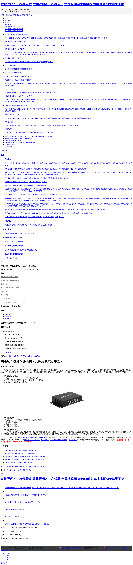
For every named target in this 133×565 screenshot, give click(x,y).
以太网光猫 (25, 125)
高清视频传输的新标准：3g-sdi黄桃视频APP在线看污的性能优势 (25, 459)
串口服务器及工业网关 (43, 52)
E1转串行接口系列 (27, 118)
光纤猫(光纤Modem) (11, 122)
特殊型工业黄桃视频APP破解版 (80, 38)
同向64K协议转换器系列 (64, 118)
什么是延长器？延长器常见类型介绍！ (20, 470)
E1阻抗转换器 (9, 133)
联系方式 (10, 144)
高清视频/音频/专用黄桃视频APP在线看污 (19, 80)
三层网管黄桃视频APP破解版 (59, 38)
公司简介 (8, 142)
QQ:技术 (8, 553)
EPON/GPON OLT (11, 69)
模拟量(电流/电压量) (28, 52)
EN (30, 11)
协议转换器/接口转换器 (13, 114)
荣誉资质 (21, 142)
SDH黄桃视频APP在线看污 (30, 206)
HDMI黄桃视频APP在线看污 (96, 83)
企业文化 (14, 142)
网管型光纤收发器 (38, 45)
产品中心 (8, 20)
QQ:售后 (8, 558)
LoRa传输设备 (21, 76)
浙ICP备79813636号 (113, 548)
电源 (43, 133)
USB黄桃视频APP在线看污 (115, 52)
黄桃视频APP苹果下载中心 (14, 27)
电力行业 (28, 136)
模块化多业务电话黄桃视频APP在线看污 (20, 200)
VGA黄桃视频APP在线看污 (57, 83)
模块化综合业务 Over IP (46, 92)
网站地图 (124, 548)
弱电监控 (41, 136)
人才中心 (8, 513)
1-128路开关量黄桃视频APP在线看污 (17, 62)
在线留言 (8, 352)
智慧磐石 (21, 136)
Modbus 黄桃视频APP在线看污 (29, 54)
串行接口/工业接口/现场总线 (14, 49)
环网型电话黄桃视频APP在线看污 (19, 102)
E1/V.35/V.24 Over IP (11, 92)
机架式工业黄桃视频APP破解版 (37, 38)
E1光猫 (7, 125)
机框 (16, 133)
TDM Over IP (9, 89)
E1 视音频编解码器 (112, 83)
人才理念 (8, 517)
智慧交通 (8, 136)
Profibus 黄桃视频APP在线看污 (27, 174)
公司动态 (8, 140)
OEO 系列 (29, 133)
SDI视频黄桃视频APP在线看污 (37, 83)
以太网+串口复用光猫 (45, 125)
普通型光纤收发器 (11, 45)
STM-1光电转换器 (59, 125)
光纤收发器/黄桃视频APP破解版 (16, 41)
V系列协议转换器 (50, 118)
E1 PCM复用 (9, 100)
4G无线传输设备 (10, 76)
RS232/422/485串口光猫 (13, 52)
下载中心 (21, 138)
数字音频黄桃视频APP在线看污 (15, 83)
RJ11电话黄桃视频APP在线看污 (24, 100)
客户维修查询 (29, 138)
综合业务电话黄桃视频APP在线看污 (68, 100)
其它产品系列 (9, 129)
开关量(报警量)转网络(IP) (39, 62)
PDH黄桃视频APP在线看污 (10, 288)
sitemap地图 (5, 550)
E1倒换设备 (37, 133)
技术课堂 (14, 138)
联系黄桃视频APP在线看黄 (14, 31)
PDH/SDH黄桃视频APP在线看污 (16, 105)
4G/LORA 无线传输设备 (13, 72)
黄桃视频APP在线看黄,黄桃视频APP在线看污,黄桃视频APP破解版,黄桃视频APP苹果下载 (62, 4)
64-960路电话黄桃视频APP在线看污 (93, 100)
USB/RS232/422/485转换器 (60, 52)
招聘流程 (14, 517)
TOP (6, 560)
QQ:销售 (8, 556)
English (4, 151)
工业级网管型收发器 (98, 38)
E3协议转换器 (38, 118)
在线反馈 (14, 258)
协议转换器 (5, 295)
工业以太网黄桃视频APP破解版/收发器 (18, 34)
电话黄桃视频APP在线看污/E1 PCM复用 (18, 96)
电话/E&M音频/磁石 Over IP (28, 92)
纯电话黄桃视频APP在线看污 (46, 100)
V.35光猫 (18, 125)
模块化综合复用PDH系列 (115, 109)
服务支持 (8, 24)
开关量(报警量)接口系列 (13, 58)
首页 (6, 18)
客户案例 (28, 142)
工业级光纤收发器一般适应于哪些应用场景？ (19, 462)
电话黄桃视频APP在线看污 (10, 280)
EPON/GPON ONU (23, 69)
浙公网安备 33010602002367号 (72, 548)
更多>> (108, 38)
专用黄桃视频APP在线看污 (29, 191)
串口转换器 (5, 284)
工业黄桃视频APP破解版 (9, 277)
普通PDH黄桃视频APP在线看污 (15, 109)
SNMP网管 (22, 133)
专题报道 (21, 140)
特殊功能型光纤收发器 (52, 45)
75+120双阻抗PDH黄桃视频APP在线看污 (66, 109)
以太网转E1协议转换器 (12, 118)
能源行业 (34, 136)
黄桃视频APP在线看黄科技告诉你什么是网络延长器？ (25, 466)
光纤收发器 (5, 291)
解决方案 (8, 22)
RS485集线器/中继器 (77, 52)
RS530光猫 (33, 125)
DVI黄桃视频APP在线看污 (76, 83)
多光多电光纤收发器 (25, 45)
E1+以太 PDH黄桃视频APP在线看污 (39, 109)
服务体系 (8, 138)
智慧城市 (14, 136)
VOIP (47, 133)
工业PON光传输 (10, 65)
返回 (2, 473)
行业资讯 (14, 140)
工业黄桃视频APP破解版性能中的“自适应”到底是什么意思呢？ (25, 456)
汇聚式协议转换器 (79, 118)
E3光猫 (12, 125)
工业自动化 (48, 136)
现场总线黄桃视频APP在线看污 (95, 52)
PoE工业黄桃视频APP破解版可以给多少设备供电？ (21, 450)
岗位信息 (21, 517)
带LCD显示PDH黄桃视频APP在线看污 (93, 109)
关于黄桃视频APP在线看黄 (14, 29)
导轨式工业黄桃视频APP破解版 (15, 38)
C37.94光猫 (69, 125)
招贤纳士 (34, 142)
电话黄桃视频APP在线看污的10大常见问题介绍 (20, 453)
